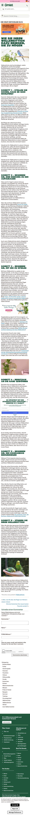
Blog (5, 758)
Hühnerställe (6, 677)
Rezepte (5, 692)
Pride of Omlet (7, 690)
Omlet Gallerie (8, 760)
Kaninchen (6, 681)
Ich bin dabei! (15, 412)
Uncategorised (7, 698)
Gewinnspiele (6, 668)
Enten (18, 755)
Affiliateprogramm (9, 762)
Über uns (6, 731)
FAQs (19, 735)
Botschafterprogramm (9, 753)
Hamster (5, 671)
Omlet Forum (7, 756)
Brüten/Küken (7, 664)
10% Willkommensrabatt (15, 1)
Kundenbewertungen (9, 735)
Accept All (15, 805)
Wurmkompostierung (23, 778)
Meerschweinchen (8, 685)
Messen (5, 687)
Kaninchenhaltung (8, 786)
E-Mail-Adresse (6, 634)
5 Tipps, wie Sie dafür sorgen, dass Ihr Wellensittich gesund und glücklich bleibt (13, 297)
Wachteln (20, 776)
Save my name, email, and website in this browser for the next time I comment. (13, 643)
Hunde (4, 679)
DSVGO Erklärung (8, 740)
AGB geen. (15, 415)
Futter (4, 666)
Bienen (19, 753)
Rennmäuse (20, 773)
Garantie (20, 741)
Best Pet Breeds (21, 748)
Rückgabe (20, 739)
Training (5, 696)
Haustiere (5, 673)
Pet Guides (5, 768)
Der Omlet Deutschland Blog (12, 22)
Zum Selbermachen (8, 707)
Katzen (5, 683)
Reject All (15, 808)
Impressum (7, 742)
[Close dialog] (28, 400)
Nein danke (14, 414)
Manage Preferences (15, 812)
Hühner (5, 675)
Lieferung (20, 737)
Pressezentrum (8, 737)
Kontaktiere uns (22, 733)
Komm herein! (21, 796)
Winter (5, 704)
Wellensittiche (20, 594)
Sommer (5, 694)
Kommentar (5, 619)
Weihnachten (6, 700)
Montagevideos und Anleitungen (21, 744)
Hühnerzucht (7, 782)
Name (3, 627)
